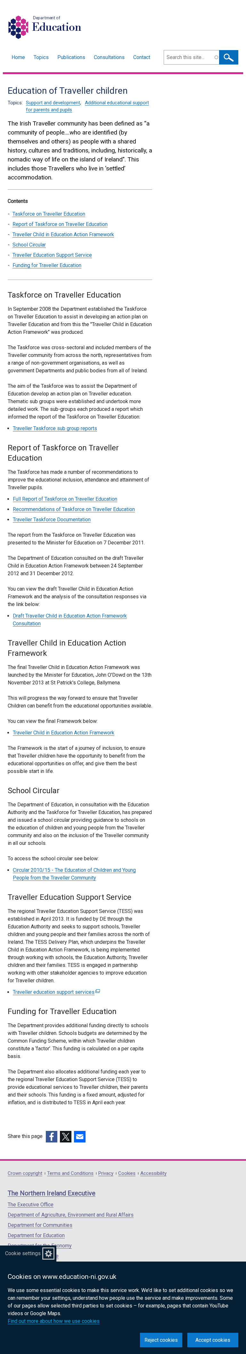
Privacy (105, 1173)
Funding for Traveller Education (46, 265)
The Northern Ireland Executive (51, 1193)
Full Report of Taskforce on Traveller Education (65, 499)
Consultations (109, 57)
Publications (71, 57)
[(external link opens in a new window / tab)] (51, 1136)
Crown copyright (25, 1173)
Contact (141, 57)
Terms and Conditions (70, 1173)
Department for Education (36, 1235)
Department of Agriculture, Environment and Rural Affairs (71, 1215)
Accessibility (153, 1173)
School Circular (29, 245)
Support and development (53, 103)
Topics (41, 57)
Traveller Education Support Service (52, 255)
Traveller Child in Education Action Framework (63, 234)
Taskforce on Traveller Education (48, 214)
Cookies (126, 1173)
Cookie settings (23, 1253)
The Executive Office (30, 1205)
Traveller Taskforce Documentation (52, 519)
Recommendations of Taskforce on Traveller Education (74, 509)
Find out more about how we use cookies (54, 1321)
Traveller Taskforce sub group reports (55, 428)
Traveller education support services (55, 992)
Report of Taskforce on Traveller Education (60, 224)
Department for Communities (40, 1225)
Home (18, 57)
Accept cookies (212, 1340)
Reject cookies (161, 1340)
